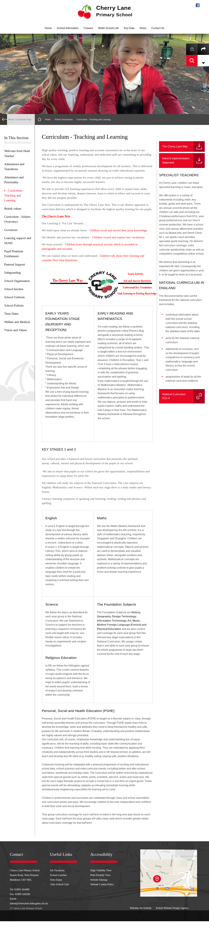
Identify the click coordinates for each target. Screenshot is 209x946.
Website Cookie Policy (102, 884)
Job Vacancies (57, 870)
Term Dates (56, 879)
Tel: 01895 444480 (19, 889)
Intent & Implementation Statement (176, 160)
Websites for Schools (140, 908)
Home (48, 119)
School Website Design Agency (172, 908)
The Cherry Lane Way (175, 146)
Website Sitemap (98, 879)
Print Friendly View (100, 875)
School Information (64, 119)
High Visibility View (101, 870)
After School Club (59, 884)
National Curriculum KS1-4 (177, 396)
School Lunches (58, 875)
